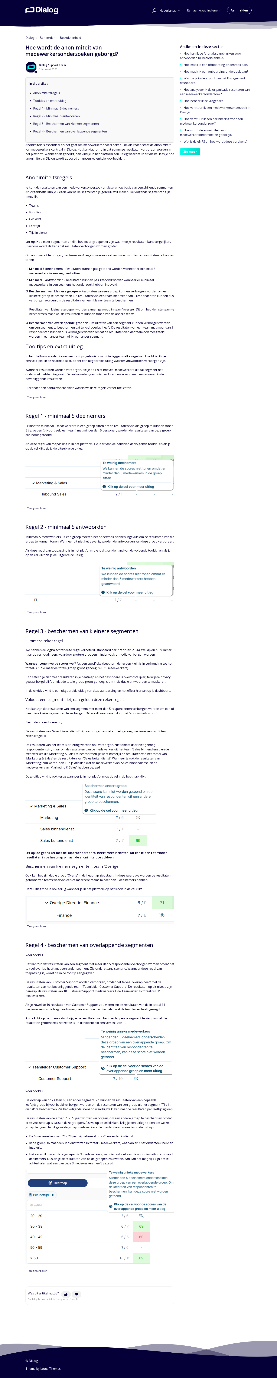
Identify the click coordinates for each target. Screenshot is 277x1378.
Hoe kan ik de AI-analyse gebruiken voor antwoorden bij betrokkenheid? (210, 55)
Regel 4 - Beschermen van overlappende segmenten (70, 131)
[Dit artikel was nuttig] (66, 1294)
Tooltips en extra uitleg (49, 101)
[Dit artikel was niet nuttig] (76, 1294)
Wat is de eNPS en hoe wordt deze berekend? (216, 141)
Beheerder (47, 38)
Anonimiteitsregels (46, 93)
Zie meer (190, 152)
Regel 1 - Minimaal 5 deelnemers (56, 108)
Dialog (30, 38)
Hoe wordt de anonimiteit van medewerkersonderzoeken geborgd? (206, 132)
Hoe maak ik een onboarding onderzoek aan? (216, 71)
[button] (153, 10)
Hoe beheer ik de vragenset (203, 101)
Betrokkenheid (70, 38)
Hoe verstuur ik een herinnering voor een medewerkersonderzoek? (211, 121)
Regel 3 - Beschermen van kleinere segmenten (66, 124)
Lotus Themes (50, 1369)
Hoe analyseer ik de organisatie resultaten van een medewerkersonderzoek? (215, 92)
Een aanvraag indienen (203, 10)
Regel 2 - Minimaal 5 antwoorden (56, 116)
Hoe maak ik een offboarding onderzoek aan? (216, 65)
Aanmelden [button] (239, 10)
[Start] (41, 10)
